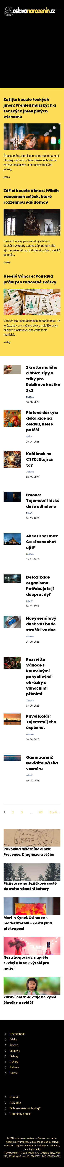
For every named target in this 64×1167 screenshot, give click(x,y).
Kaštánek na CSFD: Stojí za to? (40, 459)
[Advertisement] (32, 50)
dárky (29, 436)
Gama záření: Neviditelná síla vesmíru (42, 763)
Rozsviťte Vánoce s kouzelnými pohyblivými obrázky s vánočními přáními (39, 677)
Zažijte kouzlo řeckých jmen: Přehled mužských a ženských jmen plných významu (30, 108)
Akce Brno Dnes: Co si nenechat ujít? (42, 541)
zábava (30, 397)
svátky (7, 262)
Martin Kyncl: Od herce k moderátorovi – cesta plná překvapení (28, 923)
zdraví (29, 512)
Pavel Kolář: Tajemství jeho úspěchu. (41, 722)
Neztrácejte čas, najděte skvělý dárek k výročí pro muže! (26, 963)
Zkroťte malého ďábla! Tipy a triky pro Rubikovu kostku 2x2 (43, 379)
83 (40, 812)
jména (7, 177)
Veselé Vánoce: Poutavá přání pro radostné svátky (30, 279)
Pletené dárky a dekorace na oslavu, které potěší (42, 421)
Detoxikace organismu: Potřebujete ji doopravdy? (40, 585)
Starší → (55, 812)
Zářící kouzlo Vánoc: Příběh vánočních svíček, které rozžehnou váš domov (31, 196)
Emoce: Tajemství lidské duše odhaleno (43, 500)
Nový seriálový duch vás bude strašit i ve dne (41, 624)
